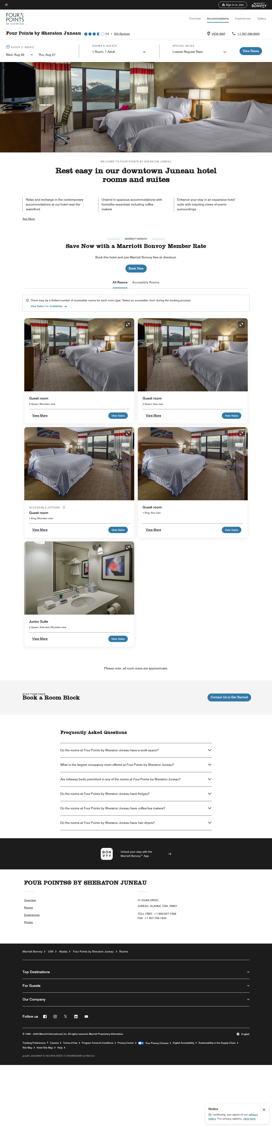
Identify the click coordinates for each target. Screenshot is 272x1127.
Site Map (27, 1047)
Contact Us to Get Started (229, 697)
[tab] (120, 282)
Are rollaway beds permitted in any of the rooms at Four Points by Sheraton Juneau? (120, 779)
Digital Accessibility (183, 1043)
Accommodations (218, 18)
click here (249, 1118)
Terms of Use (70, 1043)
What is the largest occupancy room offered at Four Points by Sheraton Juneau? (117, 765)
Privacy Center (126, 1043)
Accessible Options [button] (45, 507)
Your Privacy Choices (156, 1043)
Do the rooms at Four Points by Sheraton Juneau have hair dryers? (107, 823)
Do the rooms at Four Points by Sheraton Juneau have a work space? (109, 750)
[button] (232, 5)
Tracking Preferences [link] (34, 1043)
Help (60, 1047)
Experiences (243, 18)
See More (29, 218)
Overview (195, 18)
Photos (28, 922)
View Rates (118, 415)
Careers (54, 1043)
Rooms (28, 907)
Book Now (136, 268)
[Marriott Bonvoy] (257, 4)
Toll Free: (157, 913)
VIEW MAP (218, 33)
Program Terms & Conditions (97, 1043)
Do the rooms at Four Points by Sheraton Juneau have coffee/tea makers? (112, 808)
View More (40, 415)
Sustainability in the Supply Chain (217, 1043)
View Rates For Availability (46, 306)
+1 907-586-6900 (248, 33)
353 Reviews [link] (122, 33)
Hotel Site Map (45, 1047)
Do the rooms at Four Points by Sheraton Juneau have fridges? (105, 794)
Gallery (261, 18)
